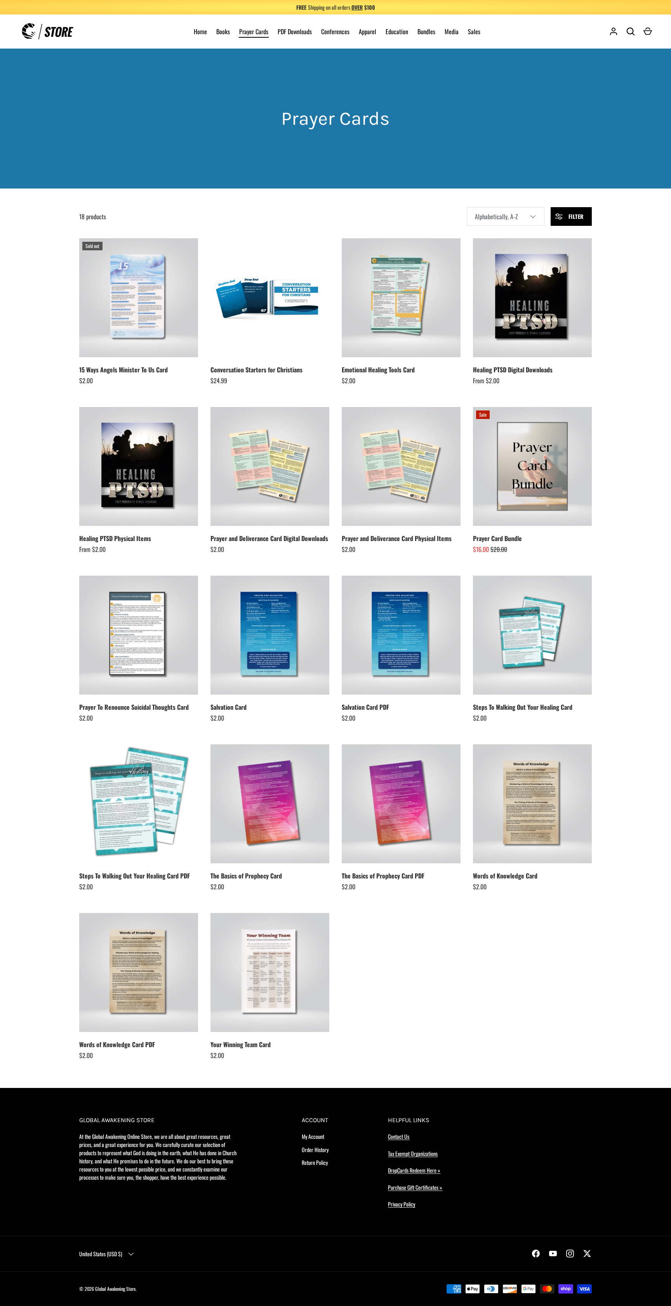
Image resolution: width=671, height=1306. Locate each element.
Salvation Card (228, 707)
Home (200, 31)
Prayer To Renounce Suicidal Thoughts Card (134, 707)
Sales (474, 31)
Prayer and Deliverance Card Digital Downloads (269, 538)
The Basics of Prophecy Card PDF (383, 875)
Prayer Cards (253, 31)
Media (452, 31)
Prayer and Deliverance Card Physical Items (397, 538)
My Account (313, 1136)
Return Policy (315, 1162)
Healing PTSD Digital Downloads (513, 369)
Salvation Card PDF (365, 707)
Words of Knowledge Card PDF (117, 1044)
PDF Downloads (295, 31)
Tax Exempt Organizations (413, 1153)
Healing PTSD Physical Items (115, 538)
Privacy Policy (401, 1204)
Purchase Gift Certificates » (415, 1187)
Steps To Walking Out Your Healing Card (522, 707)
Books (223, 31)
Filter (575, 216)
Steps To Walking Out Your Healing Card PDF (134, 875)
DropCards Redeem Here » (414, 1170)
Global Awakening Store (115, 1288)
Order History (315, 1149)
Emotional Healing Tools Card (378, 369)
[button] (647, 31)
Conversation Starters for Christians (256, 369)
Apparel (367, 31)
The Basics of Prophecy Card (246, 875)
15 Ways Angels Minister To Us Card (123, 369)
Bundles (426, 31)
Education (397, 31)
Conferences (335, 31)
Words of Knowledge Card (505, 875)
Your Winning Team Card (240, 1044)
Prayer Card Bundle (497, 538)
